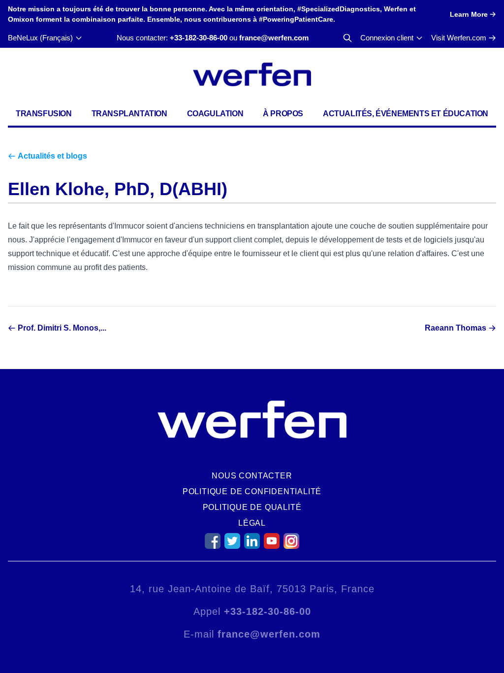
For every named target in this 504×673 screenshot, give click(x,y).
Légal (252, 523)
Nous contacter (252, 475)
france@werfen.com (274, 38)
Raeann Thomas (455, 328)
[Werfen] (252, 74)
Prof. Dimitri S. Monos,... (62, 328)
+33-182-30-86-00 (198, 38)
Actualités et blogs (52, 156)
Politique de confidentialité (252, 491)
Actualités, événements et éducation (405, 113)
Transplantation (129, 113)
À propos (283, 113)
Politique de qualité (252, 507)
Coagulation (215, 113)
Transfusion (44, 113)
